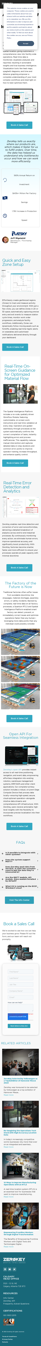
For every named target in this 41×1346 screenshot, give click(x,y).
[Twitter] (14, 1269)
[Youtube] (9, 1269)
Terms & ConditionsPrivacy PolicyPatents (9, 1339)
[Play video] (21, 394)
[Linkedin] (5, 1269)
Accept (25, 43)
